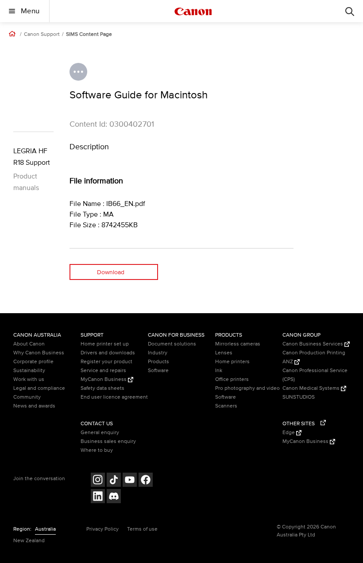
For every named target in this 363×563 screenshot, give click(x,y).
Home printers (232, 361)
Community (27, 397)
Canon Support (42, 34)
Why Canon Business (38, 352)
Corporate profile (33, 361)
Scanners (226, 406)
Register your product (106, 361)
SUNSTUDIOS (298, 397)
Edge (289, 432)
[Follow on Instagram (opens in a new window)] (98, 481)
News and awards (34, 406)
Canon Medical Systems (311, 388)
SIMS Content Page (89, 34)
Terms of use (142, 529)
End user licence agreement (114, 397)
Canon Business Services (313, 344)
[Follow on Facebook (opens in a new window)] (146, 481)
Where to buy (97, 450)
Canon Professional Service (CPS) (315, 375)
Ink (218, 370)
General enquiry (100, 432)
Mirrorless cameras (237, 344)
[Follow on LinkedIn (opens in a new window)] (98, 497)
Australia (45, 529)
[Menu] (349, 11)
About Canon (29, 344)
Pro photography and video (247, 388)
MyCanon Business (104, 379)
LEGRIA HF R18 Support (31, 157)
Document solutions (172, 344)
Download (110, 272)
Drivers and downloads (108, 352)
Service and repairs (103, 370)
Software (158, 370)
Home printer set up (105, 344)
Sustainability (29, 370)
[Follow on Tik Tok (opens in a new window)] (114, 481)
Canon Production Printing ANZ (313, 357)
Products (158, 361)
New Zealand (29, 540)
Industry (157, 352)
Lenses (223, 352)
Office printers (232, 379)
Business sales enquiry (108, 441)
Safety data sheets (102, 388)
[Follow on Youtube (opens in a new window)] (130, 481)
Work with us (28, 379)
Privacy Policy (102, 529)
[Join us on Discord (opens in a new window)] (114, 497)
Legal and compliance (39, 388)
